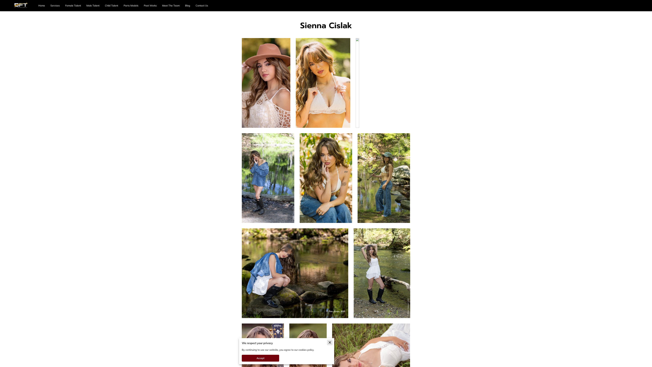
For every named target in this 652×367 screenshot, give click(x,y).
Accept (260, 358)
